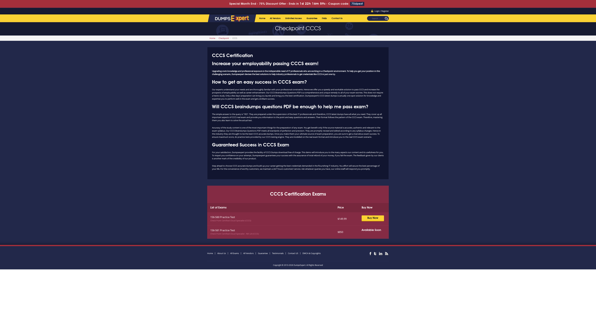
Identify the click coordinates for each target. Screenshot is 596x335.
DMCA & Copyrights (312, 253)
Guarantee (312, 18)
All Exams (234, 253)
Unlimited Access (293, 18)
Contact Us (337, 18)
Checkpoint (224, 38)
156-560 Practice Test (222, 217)
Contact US (293, 253)
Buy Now (372, 218)
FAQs (324, 18)
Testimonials (278, 253)
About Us (221, 253)
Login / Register (382, 11)
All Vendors (275, 18)
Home (262, 18)
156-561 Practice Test (222, 230)
